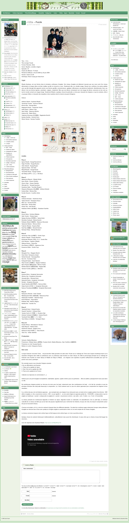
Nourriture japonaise (11, 161)
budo (10, 234)
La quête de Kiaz (117, 184)
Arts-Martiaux (6, 13)
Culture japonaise (18, 13)
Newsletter (71, 13)
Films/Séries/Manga (30, 13)
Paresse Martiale (117, 265)
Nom (28, 491)
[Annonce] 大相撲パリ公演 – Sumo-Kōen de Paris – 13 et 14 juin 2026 (11, 332)
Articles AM (8, 90)
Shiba (61, 13)
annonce (11, 228)
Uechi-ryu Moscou (117, 162)
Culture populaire (10, 166)
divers (13, 238)
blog (13, 232)
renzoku (105, 461)
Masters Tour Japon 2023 (119, 250)
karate (5, 248)
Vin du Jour (8, 128)
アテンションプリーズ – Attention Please (96, 513)
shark (3, 256)
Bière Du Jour (9, 121)
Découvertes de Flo (117, 199)
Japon (65, 13)
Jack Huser (7, 518)
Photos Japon (116, 215)
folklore (11, 240)
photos (5, 254)
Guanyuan (115, 173)
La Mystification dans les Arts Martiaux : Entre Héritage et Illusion (11, 381)
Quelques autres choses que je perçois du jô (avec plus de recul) (120, 270)
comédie (8, 236)
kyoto (9, 248)
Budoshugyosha (117, 169)
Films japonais (9, 178)
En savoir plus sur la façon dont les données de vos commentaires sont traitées (65, 508)
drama (98, 461)
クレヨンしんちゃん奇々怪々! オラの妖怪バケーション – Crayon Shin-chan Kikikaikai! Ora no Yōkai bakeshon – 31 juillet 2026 (119, 52)
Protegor (115, 190)
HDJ (13, 242)
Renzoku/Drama (10, 172)
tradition (4, 260)
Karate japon (116, 176)
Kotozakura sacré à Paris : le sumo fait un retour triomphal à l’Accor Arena (11, 310)
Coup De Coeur (9, 122)
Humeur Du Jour (10, 124)
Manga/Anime (9, 170)
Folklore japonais (10, 157)
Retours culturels (10, 107)
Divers (5, 109)
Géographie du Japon (11, 151)
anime (4, 228)
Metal (7, 126)
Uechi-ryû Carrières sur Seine (118, 238)
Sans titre (6, 392)
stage (10, 258)
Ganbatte (6, 364)
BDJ (11, 230)
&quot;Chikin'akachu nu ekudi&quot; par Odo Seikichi (10, 398)
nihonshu (13, 250)
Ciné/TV (30, 24)
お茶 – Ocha (9, 164)
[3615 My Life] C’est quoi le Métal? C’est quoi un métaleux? (10, 347)
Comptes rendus (10, 141)
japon (10, 245)
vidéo (15, 260)
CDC (13, 234)
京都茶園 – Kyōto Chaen (119, 31)
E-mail (27, 495)
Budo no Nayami (117, 244)
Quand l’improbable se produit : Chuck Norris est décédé (119, 279)
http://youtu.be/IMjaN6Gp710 (53, 422)
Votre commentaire (28, 468)
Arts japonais (9, 159)
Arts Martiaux (7, 86)
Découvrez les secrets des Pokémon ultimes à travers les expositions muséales (119, 309)
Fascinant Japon (117, 201)
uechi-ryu (10, 260)
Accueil (83, 13)
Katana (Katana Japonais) (119, 178)
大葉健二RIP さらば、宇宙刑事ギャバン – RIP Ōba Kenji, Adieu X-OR (11, 341)
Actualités (41, 13)
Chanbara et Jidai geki (11, 174)
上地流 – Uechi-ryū (10, 137)
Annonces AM (9, 88)
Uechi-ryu (8, 94)
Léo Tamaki (116, 186)
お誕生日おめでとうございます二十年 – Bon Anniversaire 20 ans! (11, 305)
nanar (10, 250)
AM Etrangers (9, 111)
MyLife (5, 119)
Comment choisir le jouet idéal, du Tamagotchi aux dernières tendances (119, 297)
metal (15, 248)
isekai (6, 246)
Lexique (8, 143)
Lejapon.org (116, 211)
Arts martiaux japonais (11, 139)
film (8, 240)
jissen (14, 246)
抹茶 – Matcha (116, 33)
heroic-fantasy (6, 244)
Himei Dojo (115, 175)
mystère (101, 461)
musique (5, 250)
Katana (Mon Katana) (118, 182)
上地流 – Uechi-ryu (119, 70)
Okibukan (6, 387)
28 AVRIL (6, 390)
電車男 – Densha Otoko (28, 513)
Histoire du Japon (10, 149)
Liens (55, 13)
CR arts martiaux (10, 92)
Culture (7, 103)
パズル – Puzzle (34, 22)
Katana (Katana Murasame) (119, 180)
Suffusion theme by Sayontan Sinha (120, 518)
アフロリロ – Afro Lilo (118, 35)
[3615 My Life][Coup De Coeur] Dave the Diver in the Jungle (11, 299)
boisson (5, 234)
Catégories (48, 13)
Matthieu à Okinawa (9, 394)
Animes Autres (9, 113)
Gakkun (6, 370)
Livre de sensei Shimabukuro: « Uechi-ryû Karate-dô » (119, 24)
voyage (5, 262)
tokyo (14, 258)
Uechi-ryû (9, 77)
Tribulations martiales (118, 192)
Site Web (27, 500)
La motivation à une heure (10, 367)
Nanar (7, 115)
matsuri (12, 248)
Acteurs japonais (10, 180)
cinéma (3, 236)
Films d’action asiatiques (12, 176)
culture (9, 238)
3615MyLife (8, 226)
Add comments (103, 24)
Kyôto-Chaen (116, 209)
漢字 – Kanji (9, 147)
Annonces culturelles (11, 98)
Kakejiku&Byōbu (117, 207)
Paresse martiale (117, 188)
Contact (78, 13)
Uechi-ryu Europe (117, 160)
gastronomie (7, 242)
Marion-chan (116, 213)
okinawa (10, 252)
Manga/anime (9, 105)
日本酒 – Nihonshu (10, 162)
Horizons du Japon (117, 205)
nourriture (5, 252)
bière (14, 230)
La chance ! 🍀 (7, 368)
